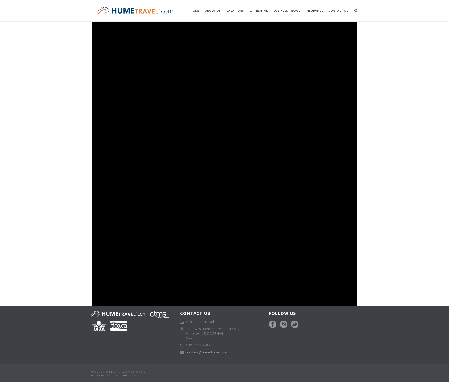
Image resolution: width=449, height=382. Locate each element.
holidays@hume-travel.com (206, 352)
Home (194, 10)
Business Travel (286, 10)
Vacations (235, 10)
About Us (213, 10)
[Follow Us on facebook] (272, 325)
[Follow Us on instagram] (283, 325)
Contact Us (338, 10)
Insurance (314, 10)
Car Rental (259, 10)
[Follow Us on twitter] (294, 325)
